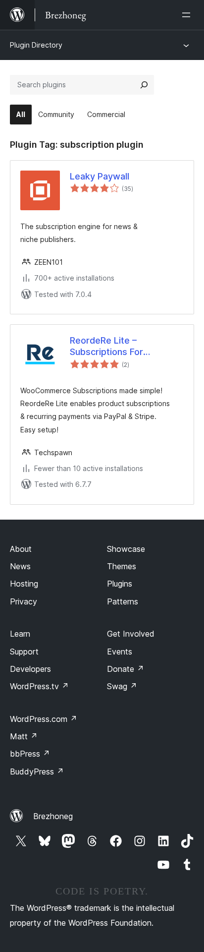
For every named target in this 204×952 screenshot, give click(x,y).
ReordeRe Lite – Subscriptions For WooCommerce (106, 346)
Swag (122, 686)
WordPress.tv (39, 686)
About (21, 549)
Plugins (119, 584)
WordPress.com (43, 719)
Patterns (122, 601)
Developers (30, 669)
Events (119, 651)
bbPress (30, 754)
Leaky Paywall (99, 176)
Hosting (24, 584)
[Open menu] (188, 15)
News (20, 566)
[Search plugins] (144, 85)
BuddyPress (37, 771)
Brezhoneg (53, 816)
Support (24, 651)
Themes (121, 566)
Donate (125, 669)
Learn (20, 634)
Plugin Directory (36, 45)
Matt (24, 736)
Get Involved (130, 634)
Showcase (126, 549)
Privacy (23, 601)
